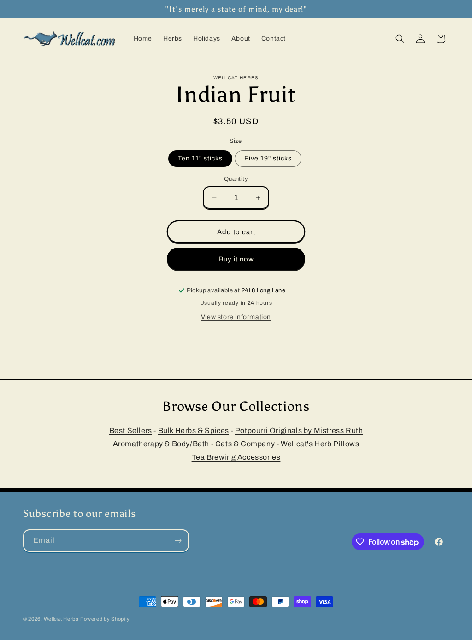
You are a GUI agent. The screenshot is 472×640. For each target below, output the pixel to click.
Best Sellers (130, 430)
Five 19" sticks (268, 158)
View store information (236, 317)
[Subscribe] (178, 540)
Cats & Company (245, 444)
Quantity (236, 179)
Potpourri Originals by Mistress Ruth (299, 430)
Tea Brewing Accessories (236, 457)
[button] (400, 39)
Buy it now (236, 259)
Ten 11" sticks (200, 158)
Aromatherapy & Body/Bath (161, 444)
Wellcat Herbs (61, 619)
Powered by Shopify (105, 619)
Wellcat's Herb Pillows (320, 444)
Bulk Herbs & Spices (193, 430)
